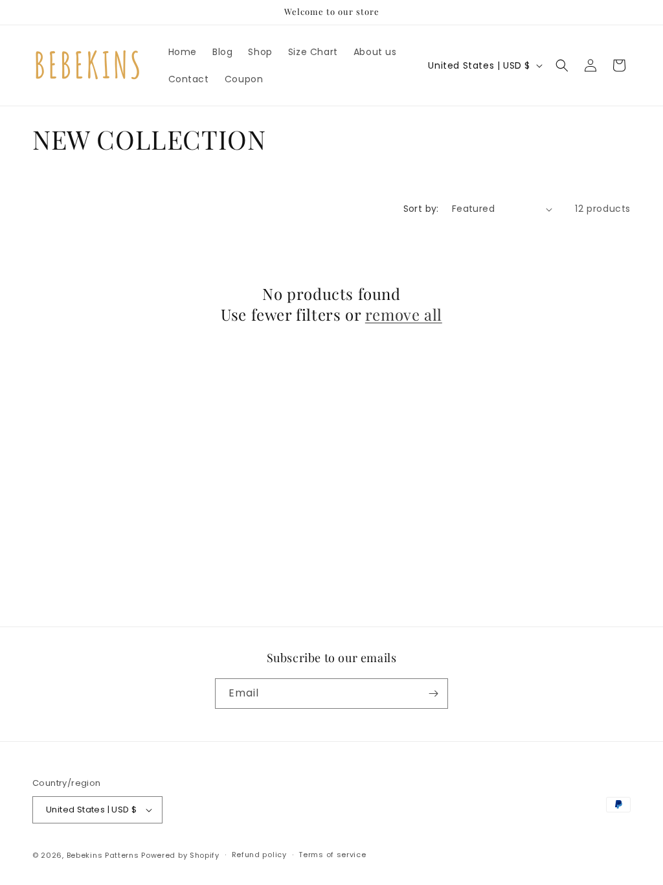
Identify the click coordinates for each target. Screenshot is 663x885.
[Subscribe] (433, 693)
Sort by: (421, 208)
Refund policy (259, 854)
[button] (562, 65)
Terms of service (332, 854)
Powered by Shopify (180, 855)
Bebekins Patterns (103, 855)
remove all (403, 315)
